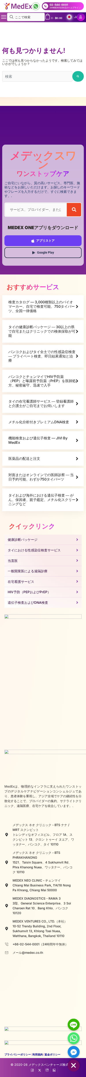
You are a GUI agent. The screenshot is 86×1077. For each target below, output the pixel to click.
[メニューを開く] (3, 17)
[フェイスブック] (32, 1069)
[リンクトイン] (54, 1069)
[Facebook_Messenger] (74, 1052)
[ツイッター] (39, 1069)
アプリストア (45, 240)
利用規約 (37, 1054)
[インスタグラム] (46, 1069)
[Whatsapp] (74, 1038)
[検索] (74, 209)
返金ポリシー (52, 1054)
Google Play (45, 252)
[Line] (74, 1025)
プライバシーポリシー (17, 1054)
